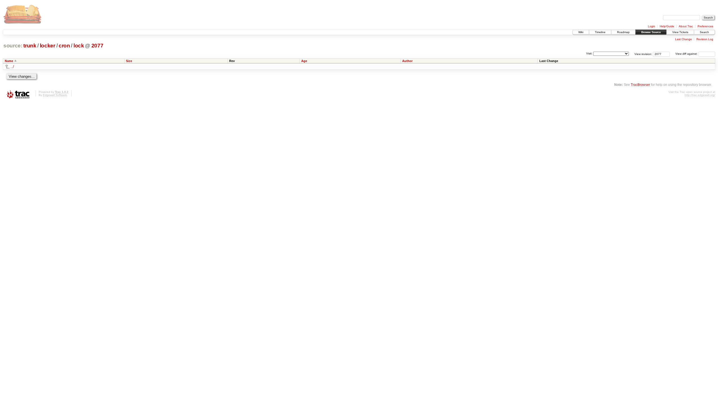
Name (9, 61)
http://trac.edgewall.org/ (700, 95)
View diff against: (686, 53)
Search (704, 32)
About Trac (686, 26)
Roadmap (623, 32)
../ (12, 67)
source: (12, 46)
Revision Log (704, 39)
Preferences (705, 26)
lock (78, 46)
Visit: (589, 53)
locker (47, 46)
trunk (29, 46)
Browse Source (651, 32)
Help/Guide (667, 26)
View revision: (643, 53)
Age (304, 61)
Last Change (683, 39)
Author (407, 61)
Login (651, 26)
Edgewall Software (55, 95)
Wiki (580, 32)
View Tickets (680, 32)
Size (129, 61)
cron (64, 46)
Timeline (600, 32)
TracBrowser (640, 84)
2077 (97, 46)
